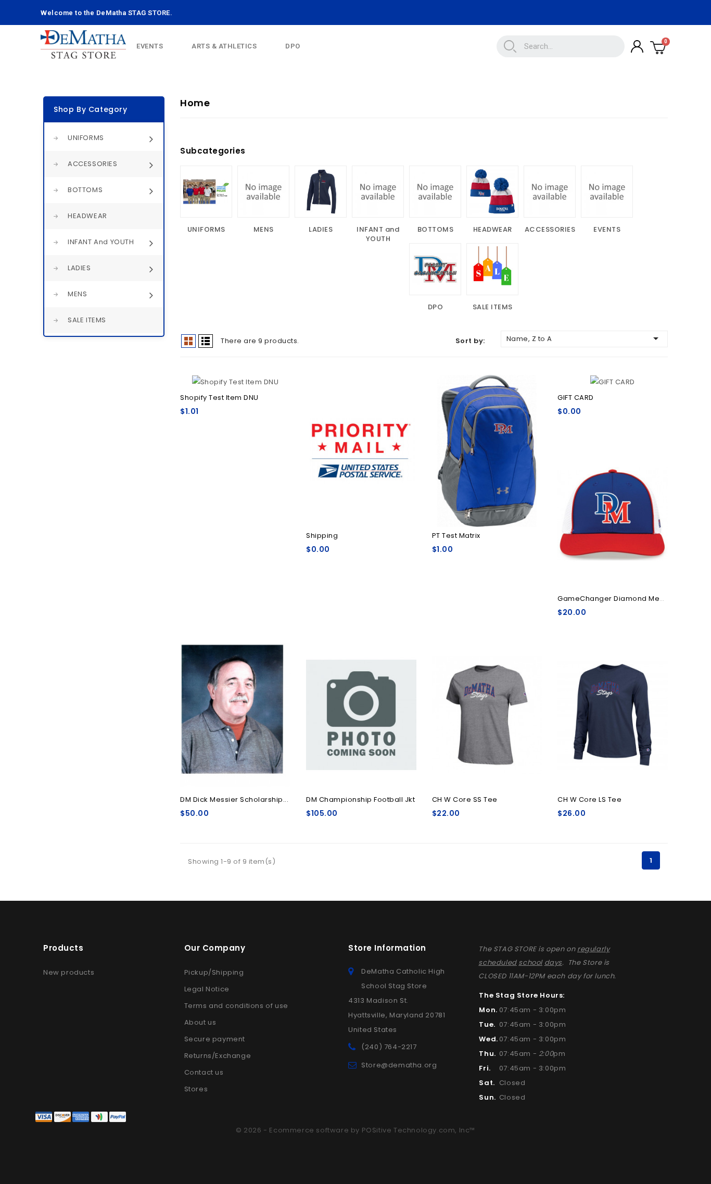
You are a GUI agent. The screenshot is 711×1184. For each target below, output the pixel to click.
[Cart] (658, 46)
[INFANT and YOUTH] (378, 192)
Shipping (322, 535)
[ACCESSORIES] (550, 192)
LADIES (79, 268)
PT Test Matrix (456, 535)
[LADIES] (321, 192)
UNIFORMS (86, 138)
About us (200, 1022)
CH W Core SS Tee (465, 799)
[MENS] (263, 192)
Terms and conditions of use (236, 1006)
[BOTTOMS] (435, 192)
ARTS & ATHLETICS (224, 46)
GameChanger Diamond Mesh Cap (621, 598)
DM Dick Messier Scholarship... (234, 799)
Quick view (402, 405)
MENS (77, 294)
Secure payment (214, 1039)
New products (68, 972)
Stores (196, 1089)
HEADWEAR (87, 216)
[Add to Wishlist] (276, 386)
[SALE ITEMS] (492, 269)
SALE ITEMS (87, 320)
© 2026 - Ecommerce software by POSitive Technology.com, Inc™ (355, 1130)
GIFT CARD (575, 397)
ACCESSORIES (93, 164)
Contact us (204, 1072)
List (205, 341)
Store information (387, 947)
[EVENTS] (607, 192)
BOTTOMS (85, 190)
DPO (292, 46)
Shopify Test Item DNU (219, 397)
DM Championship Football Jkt (360, 799)
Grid (188, 341)
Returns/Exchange (217, 1056)
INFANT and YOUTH (101, 242)
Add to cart (361, 446)
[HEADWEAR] (492, 192)
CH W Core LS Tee (589, 799)
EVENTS (149, 46)
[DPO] (435, 269)
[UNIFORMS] (206, 192)
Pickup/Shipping (214, 972)
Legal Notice (207, 989)
